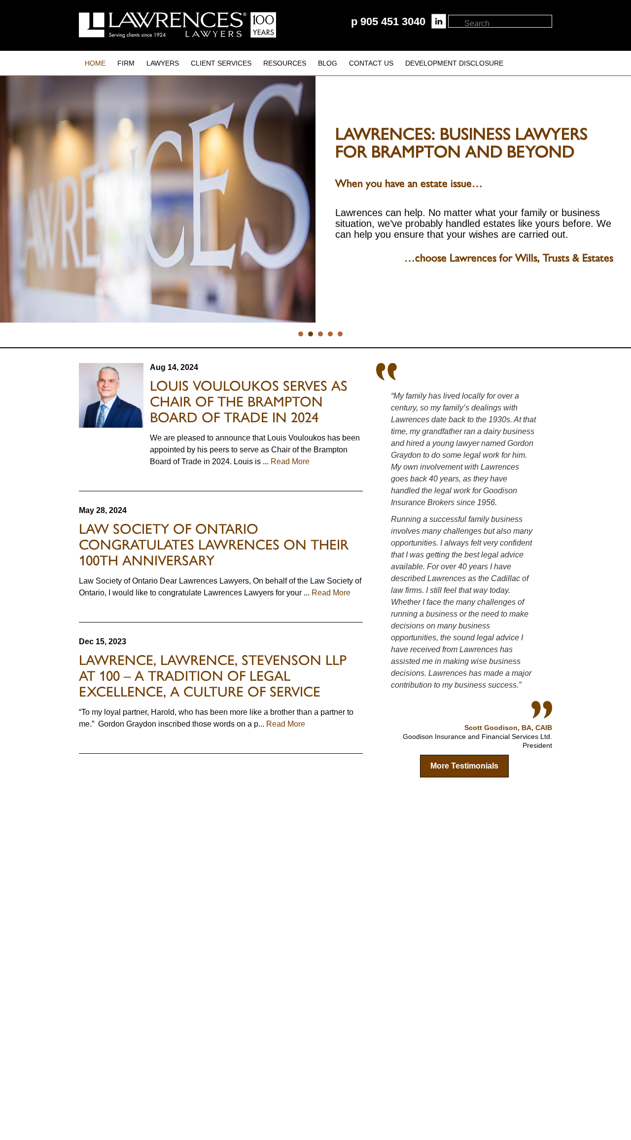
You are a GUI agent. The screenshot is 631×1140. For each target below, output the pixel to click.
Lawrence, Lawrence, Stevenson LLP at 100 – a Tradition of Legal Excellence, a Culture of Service (213, 676)
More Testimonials (464, 766)
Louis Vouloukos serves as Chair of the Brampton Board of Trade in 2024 (249, 401)
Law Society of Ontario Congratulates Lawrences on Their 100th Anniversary (214, 544)
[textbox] (507, 23)
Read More (289, 461)
